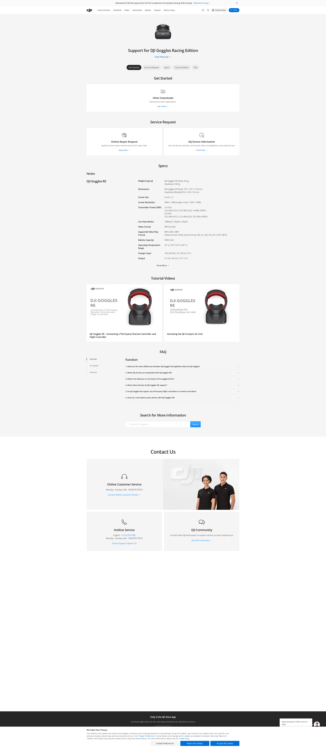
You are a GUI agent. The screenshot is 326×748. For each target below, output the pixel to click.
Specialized (137, 10)
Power (127, 10)
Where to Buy (169, 10)
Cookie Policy (184, 738)
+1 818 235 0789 (128, 535)
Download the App (201, 3)
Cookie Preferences (147, 736)
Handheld (117, 10)
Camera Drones (103, 10)
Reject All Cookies (195, 743)
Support (157, 10)
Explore (148, 10)
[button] (317, 725)
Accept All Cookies (225, 743)
